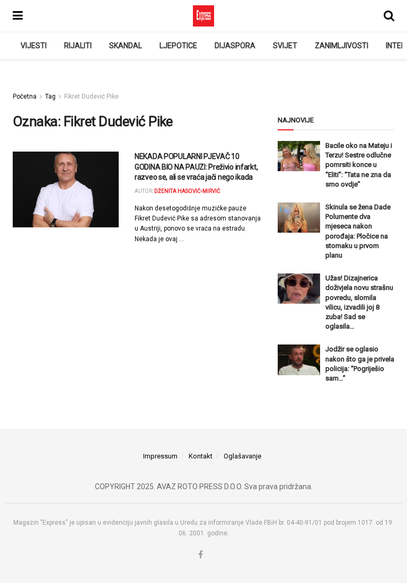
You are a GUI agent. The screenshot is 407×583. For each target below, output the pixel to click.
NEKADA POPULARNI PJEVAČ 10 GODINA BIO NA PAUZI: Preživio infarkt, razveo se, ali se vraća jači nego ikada (196, 166)
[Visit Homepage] (203, 15)
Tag (50, 96)
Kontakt (201, 456)
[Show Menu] (18, 16)
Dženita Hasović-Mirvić (187, 191)
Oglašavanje (242, 456)
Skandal (125, 45)
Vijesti (34, 45)
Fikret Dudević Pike (91, 96)
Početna (25, 96)
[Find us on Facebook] (200, 555)
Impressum (160, 456)
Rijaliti (78, 45)
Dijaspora (235, 45)
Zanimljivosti (341, 45)
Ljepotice (178, 45)
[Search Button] (389, 16)
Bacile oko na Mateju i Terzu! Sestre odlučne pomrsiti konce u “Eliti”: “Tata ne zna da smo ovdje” (358, 165)
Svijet (285, 45)
